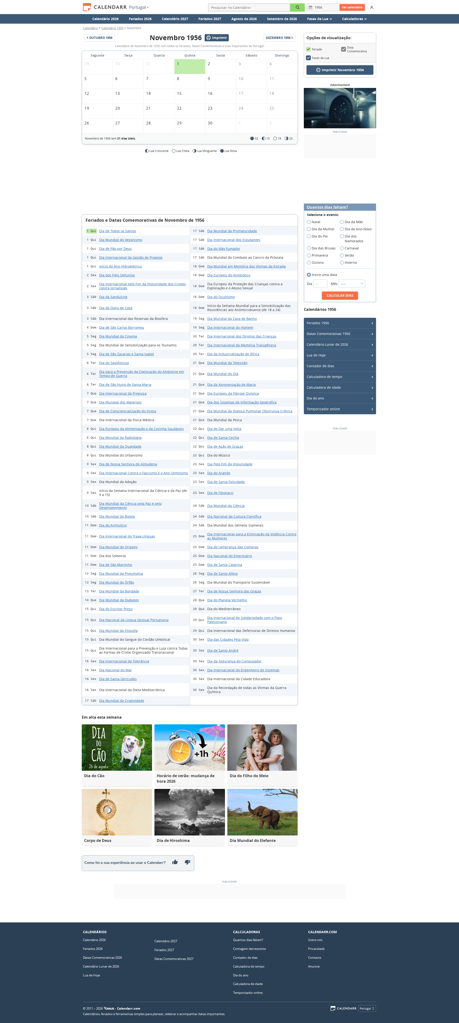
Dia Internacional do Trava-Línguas (127, 536)
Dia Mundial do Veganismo (120, 239)
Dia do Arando (218, 473)
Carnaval (352, 248)
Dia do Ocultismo (221, 297)
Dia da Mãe (354, 222)
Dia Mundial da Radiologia (120, 437)
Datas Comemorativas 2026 (102, 957)
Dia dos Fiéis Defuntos (117, 275)
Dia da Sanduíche (113, 297)
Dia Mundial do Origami (118, 547)
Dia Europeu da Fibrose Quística (233, 393)
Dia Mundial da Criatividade (121, 700)
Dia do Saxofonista (114, 363)
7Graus (109, 1008)
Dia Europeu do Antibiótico (228, 275)
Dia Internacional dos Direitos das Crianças (241, 336)
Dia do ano (315, 398)
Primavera (320, 255)
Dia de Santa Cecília (223, 437)
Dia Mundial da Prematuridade (232, 231)
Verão (349, 255)
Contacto (314, 957)
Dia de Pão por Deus (115, 248)
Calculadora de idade (324, 387)
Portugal (137, 7)
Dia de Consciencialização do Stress (127, 411)
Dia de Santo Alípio (222, 573)
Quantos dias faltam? (327, 207)
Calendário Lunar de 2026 (327, 344)
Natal (316, 222)
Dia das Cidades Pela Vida (228, 639)
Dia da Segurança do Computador (234, 661)
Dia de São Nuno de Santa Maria (125, 384)
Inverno (351, 262)
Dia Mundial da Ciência (226, 505)
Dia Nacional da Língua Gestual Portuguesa (134, 620)
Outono (318, 262)
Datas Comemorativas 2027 (173, 959)
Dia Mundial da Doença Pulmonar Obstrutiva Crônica (249, 411)
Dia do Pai (320, 236)
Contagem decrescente (249, 949)
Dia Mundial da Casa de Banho (232, 318)
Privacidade (316, 949)
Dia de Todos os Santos (117, 231)
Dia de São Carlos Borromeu (121, 327)
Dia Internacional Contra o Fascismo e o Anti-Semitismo (143, 473)
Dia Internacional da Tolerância (124, 661)
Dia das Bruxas (324, 248)
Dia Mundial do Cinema (118, 336)
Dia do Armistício (112, 525)
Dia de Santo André (222, 650)
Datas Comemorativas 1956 (328, 333)
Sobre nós (315, 940)
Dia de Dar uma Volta (224, 428)
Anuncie (314, 966)
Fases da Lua (320, 58)
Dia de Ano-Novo (358, 229)
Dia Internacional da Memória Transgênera (241, 345)
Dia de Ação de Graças (225, 446)
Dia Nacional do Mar (115, 670)
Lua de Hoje (316, 355)
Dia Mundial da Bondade (119, 591)
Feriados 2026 (140, 18)
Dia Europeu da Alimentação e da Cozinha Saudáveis (141, 428)
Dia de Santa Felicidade (226, 481)
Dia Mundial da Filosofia (118, 630)
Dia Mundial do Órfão (116, 582)
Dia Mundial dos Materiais (120, 402)
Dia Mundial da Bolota (117, 516)
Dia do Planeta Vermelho (227, 600)
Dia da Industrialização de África (233, 354)
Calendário (90, 28)
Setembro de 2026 (282, 18)
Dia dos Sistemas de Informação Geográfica (242, 402)
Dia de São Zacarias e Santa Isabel (126, 354)
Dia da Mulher (323, 229)
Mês (335, 283)
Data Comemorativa (357, 49)
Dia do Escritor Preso (115, 609)
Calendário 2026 (105, 18)
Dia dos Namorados (354, 238)
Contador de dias (320, 366)
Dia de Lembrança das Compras (232, 547)
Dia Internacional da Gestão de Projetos (131, 257)
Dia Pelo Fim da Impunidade (229, 464)
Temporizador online (323, 409)
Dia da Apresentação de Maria (231, 384)
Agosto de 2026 (244, 18)
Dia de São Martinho (115, 564)
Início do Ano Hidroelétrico (120, 266)
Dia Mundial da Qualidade (120, 446)
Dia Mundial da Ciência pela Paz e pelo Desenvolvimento (130, 505)
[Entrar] (371, 7)
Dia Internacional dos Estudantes (233, 239)
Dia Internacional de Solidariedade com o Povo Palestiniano (244, 619)
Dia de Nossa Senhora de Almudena (128, 464)
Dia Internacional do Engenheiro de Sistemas (243, 670)
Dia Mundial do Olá (222, 374)
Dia (310, 283)
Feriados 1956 (318, 323)
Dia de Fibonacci (220, 492)
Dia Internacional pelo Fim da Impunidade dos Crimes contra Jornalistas (142, 286)
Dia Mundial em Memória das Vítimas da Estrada (246, 266)
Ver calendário (352, 7)
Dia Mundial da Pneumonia (121, 573)
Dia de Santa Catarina (224, 564)
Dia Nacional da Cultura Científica (234, 516)
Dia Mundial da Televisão (227, 363)
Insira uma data (324, 274)
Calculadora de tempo (324, 376)
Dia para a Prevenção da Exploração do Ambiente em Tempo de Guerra (141, 373)
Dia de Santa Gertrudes (118, 679)
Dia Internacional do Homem (230, 327)
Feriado (317, 49)
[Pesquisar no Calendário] (297, 7)
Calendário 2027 (175, 18)
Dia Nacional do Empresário (229, 556)
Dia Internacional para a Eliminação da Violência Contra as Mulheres (251, 536)
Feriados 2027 (209, 18)
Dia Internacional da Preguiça (123, 393)
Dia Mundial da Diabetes (119, 600)
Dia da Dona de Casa (115, 308)
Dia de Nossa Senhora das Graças (234, 591)
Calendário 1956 (112, 28)
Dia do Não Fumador (223, 248)
